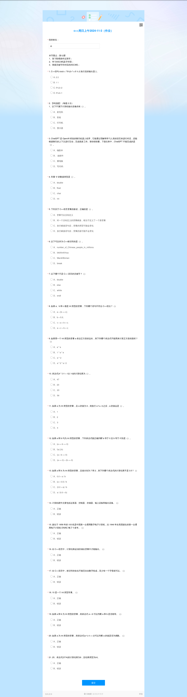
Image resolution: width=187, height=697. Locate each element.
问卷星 (89, 694)
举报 (141, 694)
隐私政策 (48, 694)
